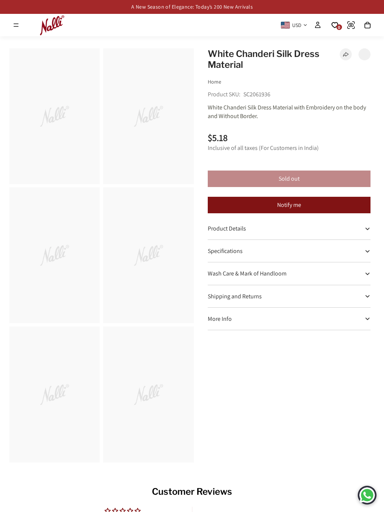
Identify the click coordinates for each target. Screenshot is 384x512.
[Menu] (16, 25)
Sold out (289, 179)
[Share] (346, 54)
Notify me (289, 205)
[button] (364, 54)
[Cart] (367, 25)
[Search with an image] (351, 25)
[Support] (367, 495)
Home (214, 81)
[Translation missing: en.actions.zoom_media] (54, 116)
